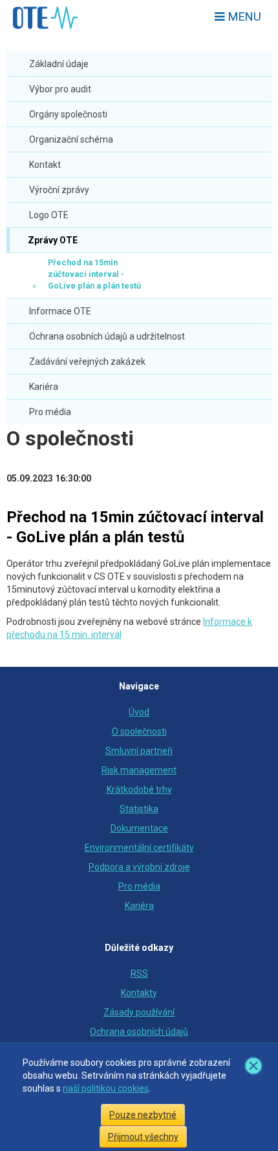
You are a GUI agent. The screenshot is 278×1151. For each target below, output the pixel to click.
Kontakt (45, 164)
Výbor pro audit (60, 89)
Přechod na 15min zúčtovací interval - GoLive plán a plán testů (94, 274)
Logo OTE (49, 215)
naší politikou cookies (106, 1088)
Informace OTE (60, 311)
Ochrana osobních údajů (139, 1031)
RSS (139, 973)
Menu (243, 16)
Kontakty (139, 993)
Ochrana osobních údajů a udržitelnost (107, 336)
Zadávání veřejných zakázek (87, 361)
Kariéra (43, 387)
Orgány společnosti (68, 114)
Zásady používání (139, 1012)
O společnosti (70, 438)
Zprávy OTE (52, 240)
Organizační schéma (71, 139)
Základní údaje (59, 64)
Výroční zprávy (59, 190)
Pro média (50, 412)
